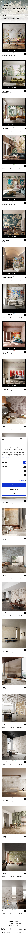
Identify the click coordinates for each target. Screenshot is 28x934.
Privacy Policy (10, 923)
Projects (9, 932)
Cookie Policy (18, 923)
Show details (20, 480)
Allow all (14, 484)
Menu (3, 932)
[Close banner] (25, 439)
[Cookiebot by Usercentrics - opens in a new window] (17, 439)
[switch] (24, 467)
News (24, 932)
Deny (14, 493)
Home (3, 3)
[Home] (14, 932)
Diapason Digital (15, 925)
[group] (14, 37)
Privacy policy (5, 457)
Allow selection (14, 489)
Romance (4, 17)
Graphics (18, 932)
